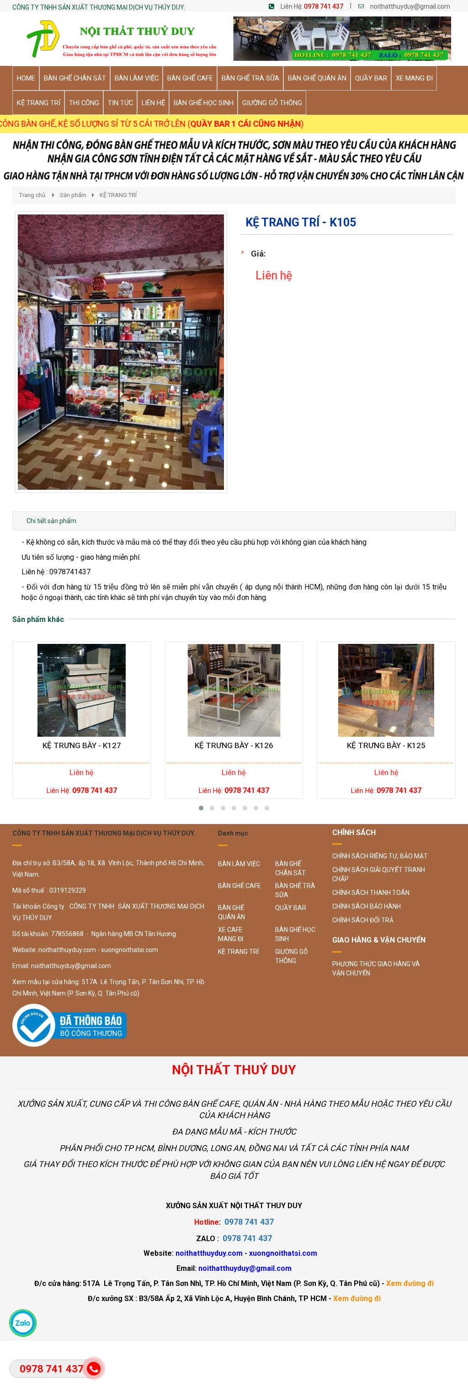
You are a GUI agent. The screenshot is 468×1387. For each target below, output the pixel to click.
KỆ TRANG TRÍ (118, 195)
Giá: (258, 253)
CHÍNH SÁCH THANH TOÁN (371, 892)
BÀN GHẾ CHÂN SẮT (290, 868)
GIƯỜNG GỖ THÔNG (291, 956)
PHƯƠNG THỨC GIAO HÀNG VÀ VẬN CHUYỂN (376, 968)
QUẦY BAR (290, 907)
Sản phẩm (73, 195)
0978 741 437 (323, 6)
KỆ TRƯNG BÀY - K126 (234, 745)
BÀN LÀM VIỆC (239, 864)
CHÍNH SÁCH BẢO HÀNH (366, 906)
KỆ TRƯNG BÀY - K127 (82, 745)
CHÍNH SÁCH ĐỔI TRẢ (363, 920)
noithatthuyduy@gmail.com (410, 6)
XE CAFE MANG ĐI (230, 934)
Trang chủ (32, 195)
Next (243, 362)
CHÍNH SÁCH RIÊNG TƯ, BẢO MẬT (380, 856)
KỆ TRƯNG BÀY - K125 (386, 745)
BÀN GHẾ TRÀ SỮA (295, 890)
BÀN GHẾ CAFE (239, 885)
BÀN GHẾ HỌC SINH (295, 934)
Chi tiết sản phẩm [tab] (51, 521)
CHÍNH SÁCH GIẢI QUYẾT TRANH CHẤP (378, 874)
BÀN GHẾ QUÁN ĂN (231, 912)
